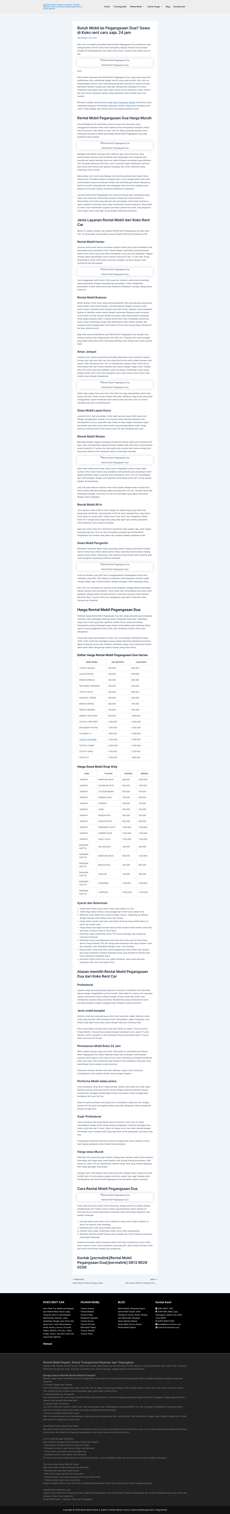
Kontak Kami (179, 6)
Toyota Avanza (87, 1308)
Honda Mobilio (87, 1311)
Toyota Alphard (88, 1330)
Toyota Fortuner (88, 1324)
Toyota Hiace (87, 1334)
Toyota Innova (87, 1321)
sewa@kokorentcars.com (169, 1324)
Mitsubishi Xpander (89, 1318)
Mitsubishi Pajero (88, 1327)
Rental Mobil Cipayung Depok (131, 1308)
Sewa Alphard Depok (127, 1321)
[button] (143, 6)
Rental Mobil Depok (127, 1327)
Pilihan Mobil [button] (136, 6)
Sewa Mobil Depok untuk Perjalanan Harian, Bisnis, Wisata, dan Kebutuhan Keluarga (133, 1314)
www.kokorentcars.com (168, 1327)
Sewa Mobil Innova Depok (130, 1324)
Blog (168, 6)
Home (107, 6)
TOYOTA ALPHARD (87, 739)
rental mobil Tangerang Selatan (121, 102)
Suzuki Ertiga (87, 1315)
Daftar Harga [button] (154, 6)
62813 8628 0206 (166, 1321)
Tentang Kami (119, 6)
